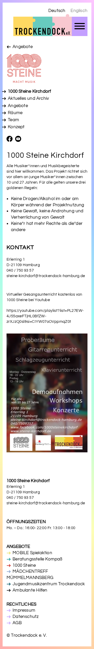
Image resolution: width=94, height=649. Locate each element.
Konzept (16, 127)
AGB (17, 623)
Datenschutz (26, 616)
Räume (15, 112)
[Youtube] (19, 140)
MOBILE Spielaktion (32, 553)
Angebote (23, 46)
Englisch (78, 10)
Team (13, 120)
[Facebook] (11, 140)
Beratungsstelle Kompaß (37, 559)
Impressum (24, 610)
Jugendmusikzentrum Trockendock (49, 584)
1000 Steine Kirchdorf (29, 91)
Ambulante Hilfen (30, 590)
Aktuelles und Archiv (28, 98)
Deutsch (56, 10)
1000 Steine (24, 565)
